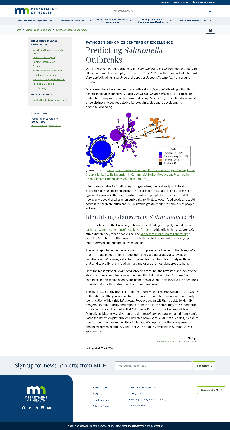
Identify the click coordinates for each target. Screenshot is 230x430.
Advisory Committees (104, 406)
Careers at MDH (210, 390)
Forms (36, 66)
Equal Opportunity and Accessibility (147, 399)
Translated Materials (205, 2)
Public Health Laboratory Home (50, 99)
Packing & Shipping (43, 83)
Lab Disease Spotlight (45, 74)
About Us (165, 2)
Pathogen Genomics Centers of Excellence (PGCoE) (118, 229)
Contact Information (44, 61)
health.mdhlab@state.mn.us (46, 125)
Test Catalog (39, 88)
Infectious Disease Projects (48, 70)
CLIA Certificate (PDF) (44, 57)
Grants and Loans (102, 399)
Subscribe (206, 365)
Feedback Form (137, 405)
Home (18, 29)
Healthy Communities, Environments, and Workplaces (153, 21)
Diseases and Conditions (72, 20)
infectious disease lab (168, 341)
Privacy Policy (136, 393)
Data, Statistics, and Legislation (32, 20)
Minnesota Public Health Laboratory (164, 234)
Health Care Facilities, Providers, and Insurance (112, 21)
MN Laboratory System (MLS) (49, 79)
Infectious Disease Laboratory (71, 29)
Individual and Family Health (192, 20)
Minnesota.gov (133, 425)
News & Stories (181, 2)
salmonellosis (189, 341)
